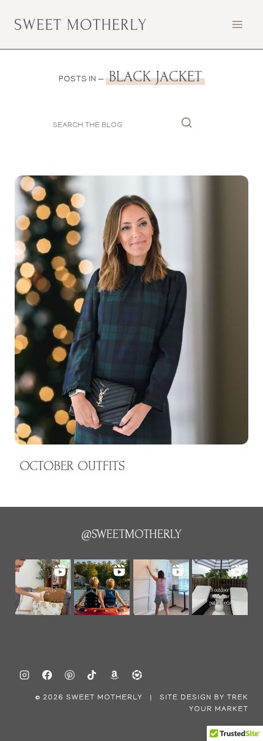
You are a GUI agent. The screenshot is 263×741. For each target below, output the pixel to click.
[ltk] (137, 675)
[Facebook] (47, 675)
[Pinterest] (70, 675)
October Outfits (72, 466)
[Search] (186, 125)
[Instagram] (24, 675)
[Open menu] (237, 24)
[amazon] (114, 675)
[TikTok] (92, 675)
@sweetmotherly (131, 534)
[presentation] (131, 309)
